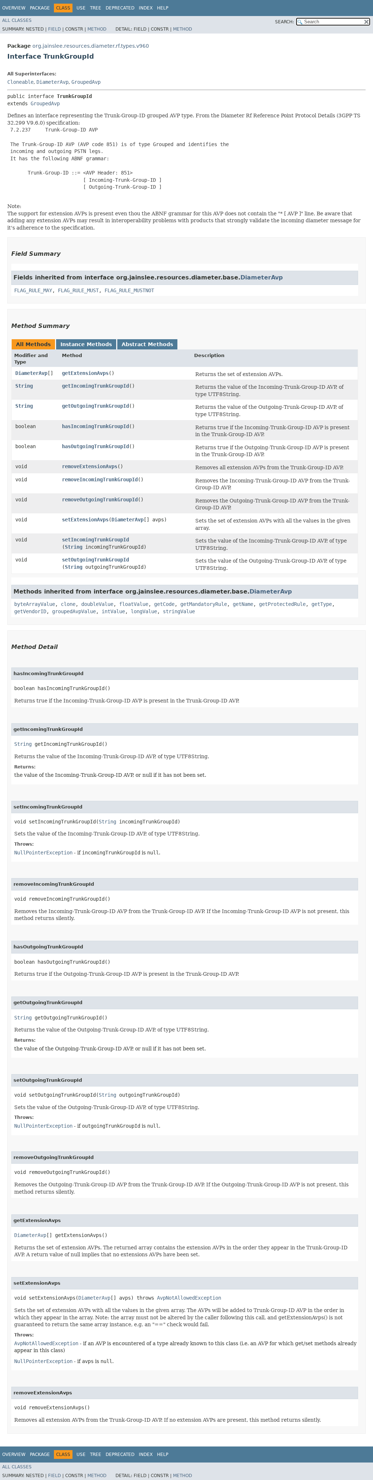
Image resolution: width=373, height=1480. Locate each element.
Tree (95, 8)
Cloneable (20, 82)
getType (321, 604)
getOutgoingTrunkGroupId (95, 406)
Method (96, 29)
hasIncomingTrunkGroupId (95, 426)
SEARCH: (284, 21)
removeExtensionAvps (89, 466)
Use (81, 8)
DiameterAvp (52, 82)
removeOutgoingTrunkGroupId (100, 499)
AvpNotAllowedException (189, 1298)
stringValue (179, 611)
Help (162, 8)
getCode (164, 604)
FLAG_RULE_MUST (78, 290)
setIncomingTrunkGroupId (95, 540)
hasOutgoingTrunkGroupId (95, 446)
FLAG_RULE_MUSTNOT (129, 290)
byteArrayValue (34, 604)
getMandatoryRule (203, 604)
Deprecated (120, 8)
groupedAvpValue (74, 611)
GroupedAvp (86, 82)
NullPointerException (43, 852)
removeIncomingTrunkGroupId (100, 479)
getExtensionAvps (85, 373)
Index (146, 8)
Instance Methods (86, 344)
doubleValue (97, 604)
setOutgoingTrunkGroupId (95, 560)
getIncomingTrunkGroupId (95, 386)
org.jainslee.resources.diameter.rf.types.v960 (90, 46)
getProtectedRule (282, 604)
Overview (13, 8)
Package (40, 8)
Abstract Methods (147, 344)
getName (243, 604)
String (24, 386)
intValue (113, 611)
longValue (144, 611)
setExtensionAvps (85, 519)
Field (54, 29)
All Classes (17, 20)
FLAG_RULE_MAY (33, 290)
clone (68, 604)
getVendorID (30, 611)
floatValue (133, 604)
